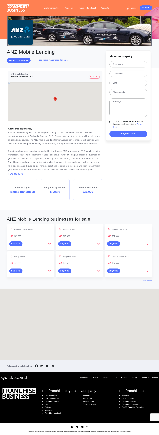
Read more (14, 174)
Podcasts (105, 8)
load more (147, 280)
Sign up (146, 8)
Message (117, 101)
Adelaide (124, 377)
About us (86, 395)
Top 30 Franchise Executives (133, 407)
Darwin (134, 377)
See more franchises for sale (53, 60)
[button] (90, 314)
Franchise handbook (87, 8)
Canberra (145, 377)
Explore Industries (52, 398)
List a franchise (128, 398)
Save (95, 77)
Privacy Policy (88, 401)
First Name (118, 64)
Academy (69, 8)
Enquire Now (128, 134)
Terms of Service (89, 404)
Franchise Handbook (53, 413)
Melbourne (84, 377)
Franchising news (129, 401)
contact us (118, 431)
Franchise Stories (52, 401)
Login (133, 8)
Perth (115, 377)
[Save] (49, 243)
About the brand (19, 60)
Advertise (125, 395)
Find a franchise (51, 395)
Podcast (48, 407)
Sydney (95, 377)
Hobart (155, 377)
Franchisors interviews (130, 404)
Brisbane (105, 377)
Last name (117, 73)
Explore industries (52, 8)
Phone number (119, 92)
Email (115, 83)
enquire (15, 244)
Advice (47, 404)
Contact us (87, 398)
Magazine (48, 410)
